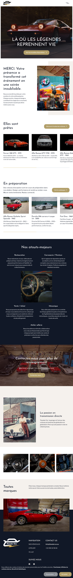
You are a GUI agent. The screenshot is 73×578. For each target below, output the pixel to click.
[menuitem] (37, 544)
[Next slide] (67, 462)
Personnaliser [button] (50, 574)
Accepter (64, 574)
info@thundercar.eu (52, 544)
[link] (36, 52)
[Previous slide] (8, 462)
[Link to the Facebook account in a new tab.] (29, 564)
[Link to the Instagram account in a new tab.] (34, 564)
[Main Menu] (67, 3)
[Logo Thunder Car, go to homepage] (15, 543)
